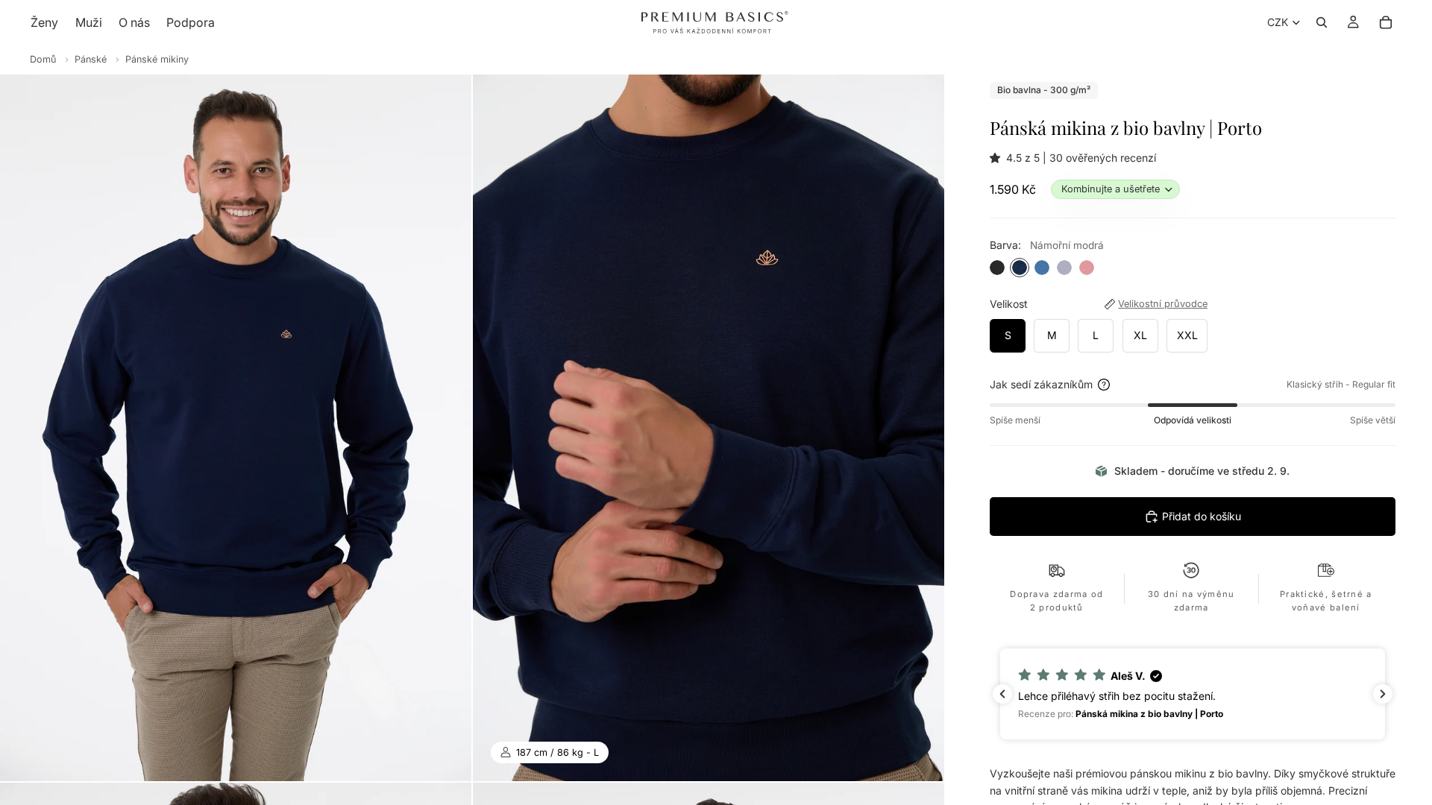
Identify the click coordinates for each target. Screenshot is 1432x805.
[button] (998, 157)
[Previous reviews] (1002, 694)
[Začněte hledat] (1321, 22)
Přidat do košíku (1201, 516)
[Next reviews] (1382, 694)
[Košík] (1385, 22)
